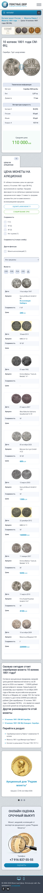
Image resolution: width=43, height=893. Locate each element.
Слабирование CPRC (21, 212)
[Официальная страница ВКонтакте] (8, 889)
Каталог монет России (11, 18)
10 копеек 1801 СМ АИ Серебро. (18, 719)
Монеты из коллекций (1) (17, 251)
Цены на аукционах (10, 162)
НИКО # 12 (23, 339)
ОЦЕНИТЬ (21, 865)
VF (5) (10, 226)
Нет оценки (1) (13, 234)
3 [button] (24, 800)
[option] (21, 774)
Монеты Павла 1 (31, 18)
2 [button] (21, 800)
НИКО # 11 (23, 525)
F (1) (9, 222)
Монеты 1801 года (9, 21)
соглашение (15, 886)
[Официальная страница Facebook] (4, 889)
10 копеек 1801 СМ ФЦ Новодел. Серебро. (22, 723)
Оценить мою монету (22, 206)
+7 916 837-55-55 (21, 860)
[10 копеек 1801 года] (21, 67)
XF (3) (10, 230)
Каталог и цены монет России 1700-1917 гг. (23, 743)
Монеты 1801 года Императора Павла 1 (21, 740)
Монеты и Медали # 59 (28, 637)
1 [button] (19, 800)
